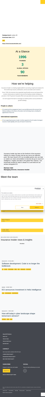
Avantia (5, 269)
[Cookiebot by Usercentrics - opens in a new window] (35, 189)
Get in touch (18, 1)
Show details (38, 203)
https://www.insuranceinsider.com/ (11, 43)
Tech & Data (28, 269)
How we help (16, 4)
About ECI (5, 336)
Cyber (8, 319)
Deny (22, 207)
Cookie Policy (28, 390)
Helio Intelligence (8, 293)
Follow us (26, 1)
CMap (16, 269)
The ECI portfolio (7, 341)
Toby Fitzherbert (15, 293)
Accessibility (11, 390)
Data (3, 40)
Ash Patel (4, 319)
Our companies (28, 4)
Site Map (16, 390)
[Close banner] (43, 188)
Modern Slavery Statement (7, 392)
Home (42, 2)
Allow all (36, 207)
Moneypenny (23, 269)
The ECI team (6, 338)
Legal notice (5, 390)
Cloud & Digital (10, 269)
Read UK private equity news (9, 374)
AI (2, 269)
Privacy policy (22, 390)
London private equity (8, 354)
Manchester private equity (9, 356)
